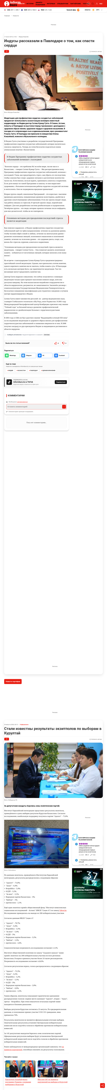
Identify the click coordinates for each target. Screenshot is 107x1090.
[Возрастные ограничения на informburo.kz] (88, 3)
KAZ (101, 3)
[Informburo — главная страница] (13, 3)
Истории (30, 3)
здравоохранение (48, 370)
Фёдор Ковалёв (23, 37)
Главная (7, 16)
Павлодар (34, 370)
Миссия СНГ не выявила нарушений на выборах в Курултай (53, 1080)
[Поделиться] (102, 1085)
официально (24, 724)
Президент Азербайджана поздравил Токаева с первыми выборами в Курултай (18, 1082)
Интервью (51, 3)
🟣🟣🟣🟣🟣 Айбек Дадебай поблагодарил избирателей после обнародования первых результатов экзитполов (89, 160)
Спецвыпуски (62, 3)
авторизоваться (22, 402)
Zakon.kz (62, 910)
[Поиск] (92, 3)
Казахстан (22, 370)
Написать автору (96, 51)
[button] (94, 9)
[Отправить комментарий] (64, 407)
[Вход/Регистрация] (96, 3)
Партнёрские (75, 3)
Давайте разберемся (40, 4)
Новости (20, 3)
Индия (10, 370)
